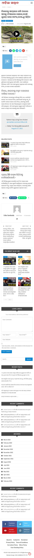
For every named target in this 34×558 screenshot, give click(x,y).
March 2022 (7, 478)
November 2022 (8, 452)
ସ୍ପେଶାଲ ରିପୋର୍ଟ (9, 20)
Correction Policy (12, 545)
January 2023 (8, 446)
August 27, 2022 (17, 128)
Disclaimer (24, 540)
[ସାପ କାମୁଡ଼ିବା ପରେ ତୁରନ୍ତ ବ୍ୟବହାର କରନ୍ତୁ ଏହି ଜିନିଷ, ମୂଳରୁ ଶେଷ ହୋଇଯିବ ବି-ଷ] (5, 153)
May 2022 (6, 471)
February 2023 (8, 443)
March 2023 (7, 440)
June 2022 (7, 468)
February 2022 (8, 481)
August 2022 (7, 462)
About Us (9, 540)
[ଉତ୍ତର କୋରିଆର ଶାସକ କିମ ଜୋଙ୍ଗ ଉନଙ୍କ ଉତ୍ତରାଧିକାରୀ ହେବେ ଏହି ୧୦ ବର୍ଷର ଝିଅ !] (5, 160)
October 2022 (8, 455)
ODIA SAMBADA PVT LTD (21, 555)
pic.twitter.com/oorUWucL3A (17, 122)
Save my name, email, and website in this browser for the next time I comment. (17, 347)
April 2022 (7, 474)
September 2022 (8, 459)
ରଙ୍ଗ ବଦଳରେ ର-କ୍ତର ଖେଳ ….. (9, 396)
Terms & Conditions (22, 542)
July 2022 (6, 465)
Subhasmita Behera (8, 414)
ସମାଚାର (3, 20)
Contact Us (16, 540)
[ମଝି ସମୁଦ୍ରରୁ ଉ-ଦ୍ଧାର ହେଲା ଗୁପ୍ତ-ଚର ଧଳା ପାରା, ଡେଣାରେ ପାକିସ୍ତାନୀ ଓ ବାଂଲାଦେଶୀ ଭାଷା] (5, 168)
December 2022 (8, 449)
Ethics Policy (23, 545)
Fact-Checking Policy (17, 547)
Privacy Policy (10, 542)
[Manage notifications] (29, 554)
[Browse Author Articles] (17, 209)
